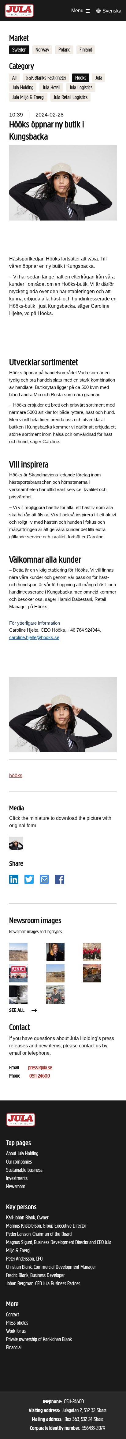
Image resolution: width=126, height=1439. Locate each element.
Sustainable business (24, 1170)
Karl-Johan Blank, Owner (27, 1217)
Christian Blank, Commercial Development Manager (51, 1267)
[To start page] (19, 11)
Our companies (19, 1161)
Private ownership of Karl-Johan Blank (39, 1339)
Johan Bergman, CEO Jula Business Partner (43, 1283)
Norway (42, 49)
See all (16, 1011)
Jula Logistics (80, 87)
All (14, 78)
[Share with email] (44, 878)
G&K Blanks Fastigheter (46, 78)
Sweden (19, 49)
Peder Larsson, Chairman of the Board (39, 1234)
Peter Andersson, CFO (24, 1258)
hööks (15, 775)
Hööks (80, 78)
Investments (17, 1178)
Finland (86, 49)
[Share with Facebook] (59, 878)
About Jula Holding (22, 1153)
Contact (12, 1314)
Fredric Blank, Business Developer (35, 1275)
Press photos (17, 1323)
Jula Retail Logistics (70, 97)
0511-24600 (39, 1076)
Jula (98, 78)
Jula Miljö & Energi (28, 97)
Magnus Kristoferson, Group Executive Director (46, 1226)
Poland (64, 49)
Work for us (16, 1331)
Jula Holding (22, 87)
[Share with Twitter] (29, 878)
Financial (13, 1347)
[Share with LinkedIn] (13, 878)
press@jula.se (40, 1068)
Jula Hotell (51, 87)
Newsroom (15, 1186)
